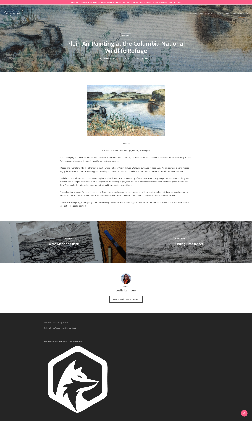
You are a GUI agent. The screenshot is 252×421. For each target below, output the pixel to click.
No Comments (143, 58)
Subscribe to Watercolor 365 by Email (60, 328)
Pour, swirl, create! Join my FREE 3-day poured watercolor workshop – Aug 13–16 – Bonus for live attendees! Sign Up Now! (126, 2)
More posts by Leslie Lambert (126, 299)
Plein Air (126, 35)
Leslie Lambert (109, 58)
